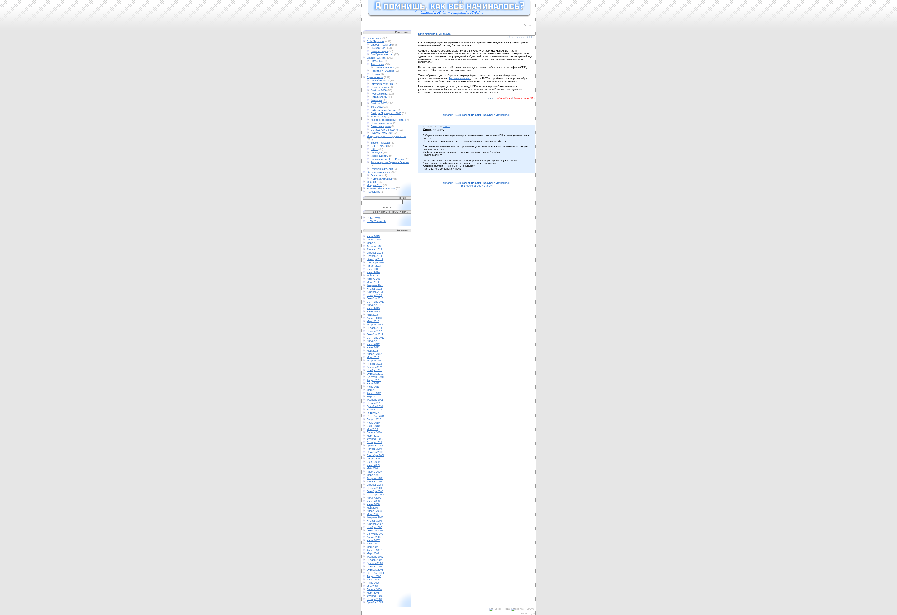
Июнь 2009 (373, 465)
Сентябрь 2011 (375, 376)
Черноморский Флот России (387, 159)
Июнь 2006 (373, 582)
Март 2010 (373, 435)
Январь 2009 (374, 481)
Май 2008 (372, 507)
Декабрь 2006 (375, 563)
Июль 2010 (373, 422)
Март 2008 (373, 514)
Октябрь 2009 (375, 452)
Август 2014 (374, 265)
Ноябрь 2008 (374, 488)
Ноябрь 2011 (374, 370)
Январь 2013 (374, 327)
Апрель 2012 (374, 354)
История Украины (381, 178)
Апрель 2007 (374, 550)
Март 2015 (373, 242)
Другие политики (376, 57)
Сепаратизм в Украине (384, 129)
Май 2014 (372, 275)
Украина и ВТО (379, 155)
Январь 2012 (374, 363)
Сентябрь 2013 (375, 301)
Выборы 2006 (379, 90)
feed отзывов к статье (476, 185)
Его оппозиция (379, 51)
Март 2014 (373, 282)
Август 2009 (374, 458)
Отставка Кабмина (382, 83)
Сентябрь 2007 (375, 533)
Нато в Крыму (379, 96)
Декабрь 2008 (375, 484)
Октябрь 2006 (375, 569)
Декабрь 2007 (375, 524)
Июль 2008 (373, 501)
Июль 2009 (373, 461)
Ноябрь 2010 (374, 409)
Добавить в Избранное (476, 114)
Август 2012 (374, 340)
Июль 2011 (373, 383)
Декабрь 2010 (375, 406)
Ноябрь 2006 (374, 566)
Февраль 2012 (375, 360)
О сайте (528, 25)
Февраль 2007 (375, 556)
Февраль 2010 (375, 439)
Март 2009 (373, 475)
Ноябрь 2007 (374, 527)
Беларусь (376, 152)
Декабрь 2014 (375, 252)
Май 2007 (372, 546)
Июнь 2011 (373, 386)
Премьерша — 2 (384, 67)
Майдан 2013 (374, 185)
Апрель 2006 (374, 589)
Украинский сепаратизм (381, 188)
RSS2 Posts (374, 217)
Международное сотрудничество (386, 136)
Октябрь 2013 (375, 298)
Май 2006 (372, 586)
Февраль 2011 (375, 399)
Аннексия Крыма (381, 126)
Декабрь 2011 (375, 367)
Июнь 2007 (373, 543)
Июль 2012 (373, 344)
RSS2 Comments (376, 221)
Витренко (376, 61)
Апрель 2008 (374, 510)
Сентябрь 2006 (375, 573)
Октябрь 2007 (375, 530)
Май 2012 (372, 350)
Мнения (371, 181)
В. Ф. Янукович (375, 41)
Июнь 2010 (373, 425)
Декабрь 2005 (375, 602)
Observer (376, 175)
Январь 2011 (374, 403)
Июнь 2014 (373, 272)
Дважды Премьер (381, 44)
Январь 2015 (374, 249)
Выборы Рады (379, 116)
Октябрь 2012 (375, 334)
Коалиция (376, 100)
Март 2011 (373, 396)
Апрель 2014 (374, 278)
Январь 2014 (374, 288)
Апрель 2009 (374, 471)
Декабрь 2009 (375, 445)
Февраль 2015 (375, 246)
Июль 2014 (373, 269)
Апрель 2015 (374, 239)
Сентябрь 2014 (375, 262)
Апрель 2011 (374, 393)
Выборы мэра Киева (383, 110)
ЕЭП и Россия (379, 146)
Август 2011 (374, 380)
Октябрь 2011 (375, 373)
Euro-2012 (377, 106)
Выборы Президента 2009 (386, 113)
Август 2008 (374, 497)
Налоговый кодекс (381, 123)
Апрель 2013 (374, 318)
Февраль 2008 (375, 517)
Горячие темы (375, 77)
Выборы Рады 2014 (382, 132)
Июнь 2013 (373, 311)
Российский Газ (380, 80)
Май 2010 (372, 429)
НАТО (374, 149)
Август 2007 (374, 537)
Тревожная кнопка (459, 78)
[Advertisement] (476, 109)
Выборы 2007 (379, 103)
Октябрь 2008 (375, 491)
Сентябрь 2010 (375, 416)
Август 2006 (374, 576)
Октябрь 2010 (375, 412)
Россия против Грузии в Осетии (390, 162)
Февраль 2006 (375, 595)
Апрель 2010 (374, 432)
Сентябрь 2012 (375, 337)
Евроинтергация (380, 142)
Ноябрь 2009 (374, 448)
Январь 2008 (374, 520)
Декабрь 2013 (375, 291)
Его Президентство (382, 54)
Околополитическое (379, 172)
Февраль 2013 (375, 324)
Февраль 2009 (375, 478)
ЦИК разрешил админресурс (434, 33)
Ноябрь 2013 (374, 295)
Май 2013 (372, 314)
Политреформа (380, 87)
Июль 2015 (373, 236)
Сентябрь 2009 (375, 455)
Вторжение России (382, 168)
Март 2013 (373, 321)
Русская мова (379, 93)
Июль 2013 (373, 308)
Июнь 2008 (373, 504)
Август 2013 (374, 305)
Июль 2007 (373, 540)
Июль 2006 (373, 579)
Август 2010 (374, 419)
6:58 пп (446, 126)
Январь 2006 (374, 599)
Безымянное (374, 38)
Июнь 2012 (373, 347)
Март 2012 (373, 357)
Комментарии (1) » (524, 98)
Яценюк (375, 74)
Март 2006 (373, 592)
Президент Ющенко (382, 70)
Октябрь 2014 (375, 259)
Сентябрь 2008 (375, 494)
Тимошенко (377, 64)
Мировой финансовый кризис (388, 119)
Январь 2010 (374, 442)
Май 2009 (372, 468)
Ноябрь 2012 (374, 331)
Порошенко (373, 191)
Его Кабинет (378, 47)
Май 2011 (372, 390)
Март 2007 (373, 553)
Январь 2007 (374, 559)
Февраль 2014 (375, 285)
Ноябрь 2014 (374, 255)
